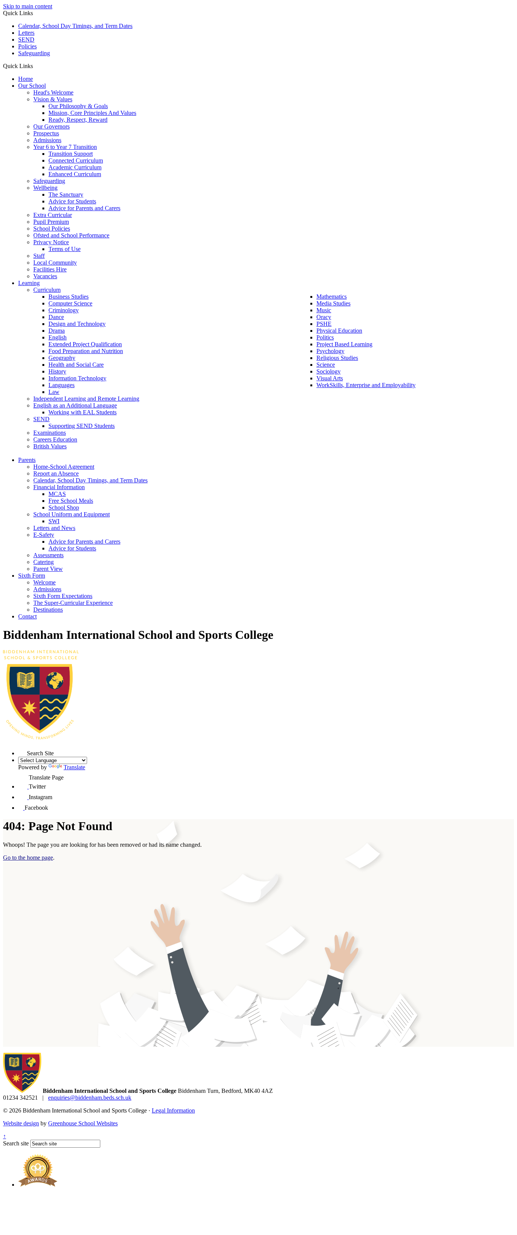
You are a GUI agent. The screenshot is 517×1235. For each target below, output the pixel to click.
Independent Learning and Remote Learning (86, 398)
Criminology (63, 310)
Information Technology (77, 378)
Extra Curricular (52, 215)
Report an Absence (56, 473)
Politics (325, 337)
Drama (56, 330)
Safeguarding (34, 53)
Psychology (330, 351)
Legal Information (173, 1110)
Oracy (323, 317)
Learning (29, 283)
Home (25, 79)
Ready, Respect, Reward (77, 119)
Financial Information (59, 487)
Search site (16, 1143)
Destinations (48, 609)
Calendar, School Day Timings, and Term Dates (75, 26)
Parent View (48, 569)
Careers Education (55, 439)
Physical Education (339, 330)
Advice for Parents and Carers (84, 208)
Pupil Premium (51, 221)
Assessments (48, 555)
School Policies (51, 228)
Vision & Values (52, 99)
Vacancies (45, 276)
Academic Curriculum (74, 167)
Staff (39, 256)
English (57, 337)
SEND (26, 39)
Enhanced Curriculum (74, 174)
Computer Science (70, 303)
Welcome (44, 582)
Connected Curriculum (75, 160)
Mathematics (331, 296)
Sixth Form (31, 575)
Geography (61, 358)
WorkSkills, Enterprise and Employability (366, 385)
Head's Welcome (53, 92)
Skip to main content (27, 6)
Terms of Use (64, 249)
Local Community (55, 262)
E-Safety (43, 534)
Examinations (49, 432)
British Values (50, 446)
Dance (56, 317)
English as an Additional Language (75, 405)
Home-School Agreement (63, 466)
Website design (21, 1123)
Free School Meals (70, 500)
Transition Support (70, 153)
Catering (43, 562)
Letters (26, 32)
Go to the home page (28, 857)
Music (323, 310)
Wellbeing (45, 187)
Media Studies (333, 303)
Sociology (328, 371)
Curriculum (47, 290)
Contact (27, 616)
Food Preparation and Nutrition (85, 351)
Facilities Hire (50, 269)
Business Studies (68, 296)
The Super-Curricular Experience (73, 603)
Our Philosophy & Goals (78, 106)
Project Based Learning (344, 344)
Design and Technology (77, 324)
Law (53, 392)
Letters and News (54, 528)
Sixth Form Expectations (62, 596)
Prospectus (46, 133)
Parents (27, 460)
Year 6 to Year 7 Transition (65, 147)
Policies (27, 46)
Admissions (47, 140)
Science (325, 364)
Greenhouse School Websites (83, 1123)
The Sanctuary (65, 194)
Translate (74, 767)
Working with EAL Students (82, 412)
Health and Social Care (76, 364)
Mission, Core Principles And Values (92, 113)
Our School (32, 85)
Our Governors (51, 126)
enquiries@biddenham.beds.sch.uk (89, 1097)
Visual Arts (329, 378)
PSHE (324, 324)
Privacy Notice (51, 242)
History (57, 371)
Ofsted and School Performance (71, 235)
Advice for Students (72, 201)
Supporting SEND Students (81, 426)
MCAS (57, 494)
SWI (53, 521)
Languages (61, 385)
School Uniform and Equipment (71, 514)
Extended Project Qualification (85, 344)
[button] (35, 66)
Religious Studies (337, 358)
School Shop (63, 507)
